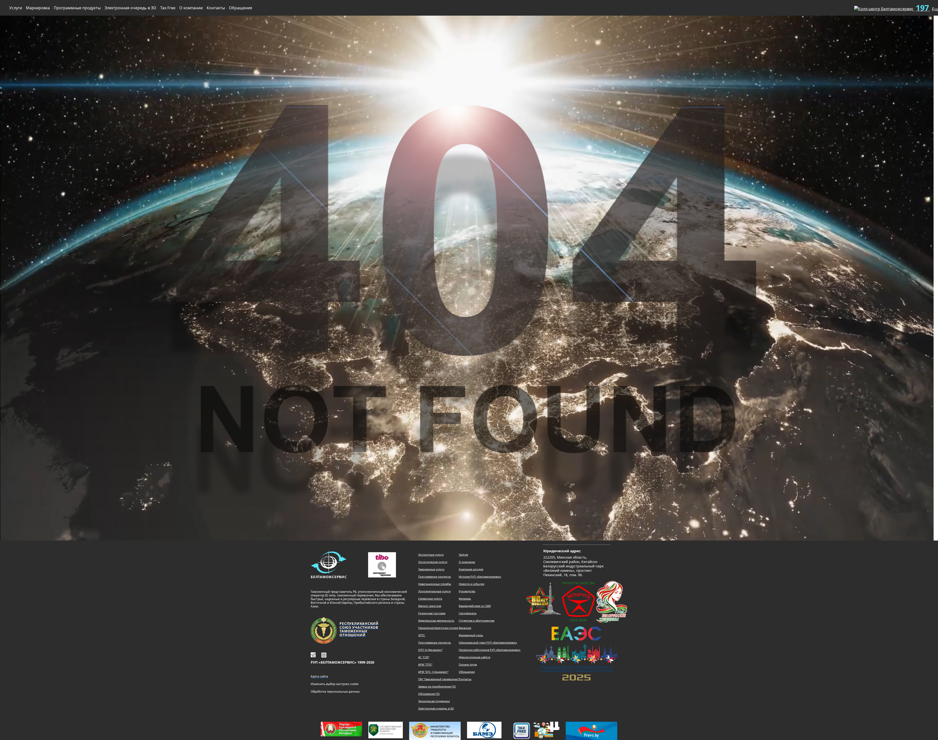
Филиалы (465, 598)
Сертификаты (468, 613)
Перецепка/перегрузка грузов (438, 628)
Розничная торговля (431, 613)
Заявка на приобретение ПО (437, 686)
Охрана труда (468, 664)
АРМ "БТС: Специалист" (433, 672)
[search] (842, 7)
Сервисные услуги (430, 598)
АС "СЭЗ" (423, 657)
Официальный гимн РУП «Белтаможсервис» (488, 642)
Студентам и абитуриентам (476, 620)
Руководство (467, 591)
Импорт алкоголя (429, 606)
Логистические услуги (432, 562)
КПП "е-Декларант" (430, 650)
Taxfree (463, 554)
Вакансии (465, 628)
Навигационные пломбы (434, 584)
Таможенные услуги (431, 569)
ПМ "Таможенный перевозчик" (438, 679)
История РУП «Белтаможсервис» (480, 576)
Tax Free (167, 7)
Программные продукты (77, 7)
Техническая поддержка (434, 701)
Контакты (216, 7)
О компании (191, 7)
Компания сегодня (471, 569)
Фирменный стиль (471, 635)
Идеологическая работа (474, 657)
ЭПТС (421, 635)
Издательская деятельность (436, 620)
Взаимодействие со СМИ (475, 606)
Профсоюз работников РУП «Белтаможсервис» (490, 650)
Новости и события (471, 584)
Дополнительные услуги (434, 591)
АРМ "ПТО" (425, 664)
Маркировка (38, 7)
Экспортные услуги (431, 554)
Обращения (240, 7)
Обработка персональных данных (335, 691)
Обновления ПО (429, 694)
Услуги (15, 7)
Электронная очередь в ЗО (130, 7)
